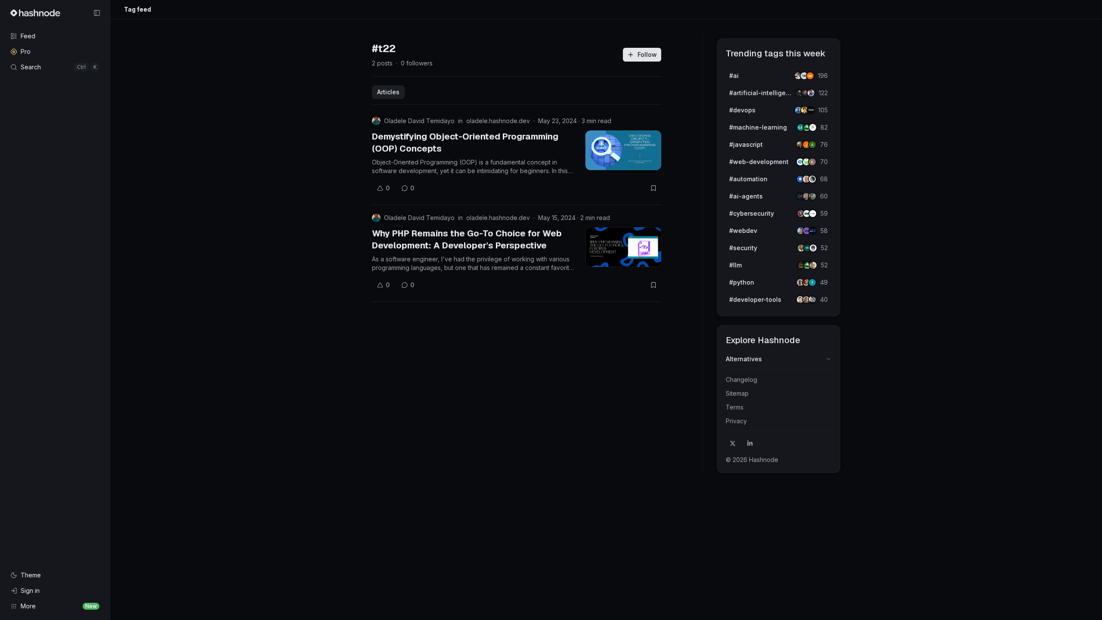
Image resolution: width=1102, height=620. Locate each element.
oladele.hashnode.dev (498, 120)
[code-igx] (811, 93)
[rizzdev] (812, 299)
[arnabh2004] (812, 144)
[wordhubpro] (812, 162)
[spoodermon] (813, 265)
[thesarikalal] (812, 127)
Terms (734, 407)
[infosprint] (812, 213)
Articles (388, 92)
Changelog (741, 379)
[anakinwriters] (812, 179)
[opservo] (810, 110)
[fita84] (812, 196)
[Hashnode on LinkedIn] (750, 443)
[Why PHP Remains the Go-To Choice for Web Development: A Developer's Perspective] (623, 247)
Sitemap (737, 393)
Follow (647, 54)
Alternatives (744, 359)
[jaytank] (813, 248)
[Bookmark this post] (653, 188)
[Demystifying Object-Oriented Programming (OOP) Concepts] (623, 150)
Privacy (736, 421)
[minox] (810, 75)
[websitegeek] (812, 230)
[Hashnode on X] (733, 443)
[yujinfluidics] (812, 282)
